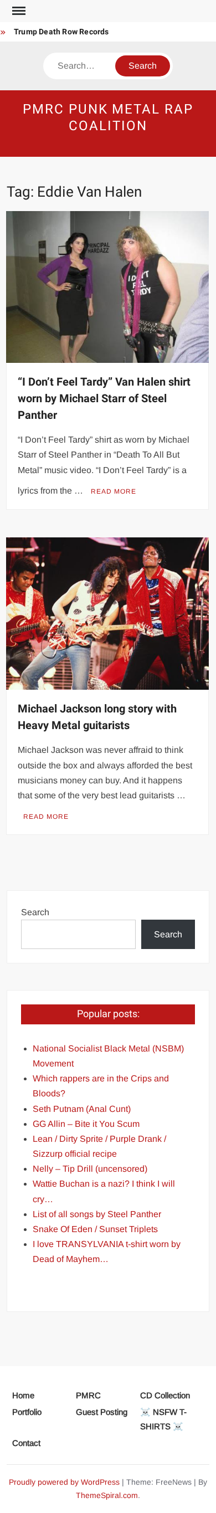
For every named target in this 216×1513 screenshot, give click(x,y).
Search (35, 912)
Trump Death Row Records (61, 32)
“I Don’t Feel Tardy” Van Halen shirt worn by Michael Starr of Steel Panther (104, 398)
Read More (113, 491)
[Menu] (18, 11)
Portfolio (27, 1412)
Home (23, 1395)
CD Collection (165, 1395)
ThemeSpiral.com (107, 1495)
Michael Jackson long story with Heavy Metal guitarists (97, 717)
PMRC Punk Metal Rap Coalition (108, 118)
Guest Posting (101, 1412)
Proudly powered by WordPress (64, 1482)
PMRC (88, 1395)
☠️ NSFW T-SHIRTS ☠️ (163, 1419)
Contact (26, 1443)
